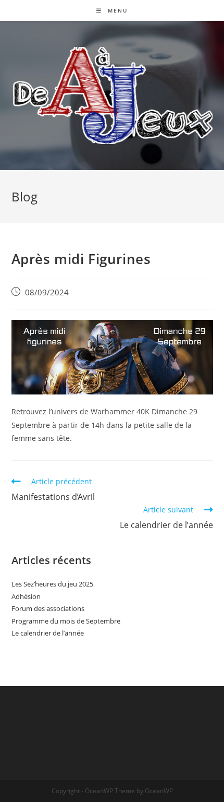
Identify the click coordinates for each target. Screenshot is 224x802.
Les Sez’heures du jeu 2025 (52, 584)
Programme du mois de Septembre (65, 621)
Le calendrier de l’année (47, 633)
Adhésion (26, 596)
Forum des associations (47, 608)
